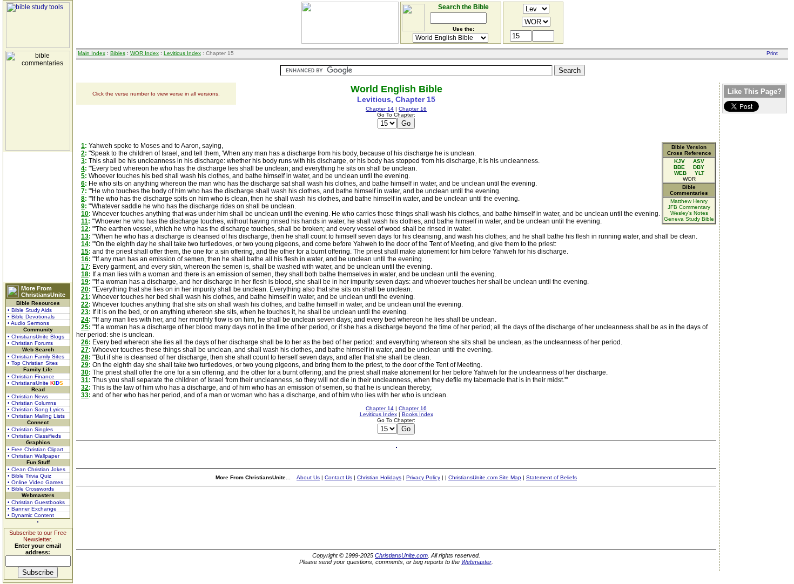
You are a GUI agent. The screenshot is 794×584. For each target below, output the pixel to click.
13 (85, 236)
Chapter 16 (413, 109)
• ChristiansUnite (35, 383)
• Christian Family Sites (36, 356)
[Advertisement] (37, 217)
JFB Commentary (689, 207)
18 (85, 274)
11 (84, 221)
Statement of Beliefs (551, 477)
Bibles (117, 53)
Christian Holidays (379, 477)
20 (85, 289)
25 (85, 327)
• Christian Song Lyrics (36, 409)
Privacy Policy (423, 477)
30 (85, 372)
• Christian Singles (30, 429)
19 (85, 282)
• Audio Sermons (28, 323)
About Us (308, 477)
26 (85, 342)
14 (85, 244)
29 (85, 365)
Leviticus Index (182, 53)
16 (85, 259)
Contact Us (338, 477)
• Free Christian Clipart (35, 449)
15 (85, 251)
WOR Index (144, 53)
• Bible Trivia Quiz (29, 476)
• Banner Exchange (32, 509)
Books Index (417, 414)
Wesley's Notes (689, 213)
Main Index (91, 53)
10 (85, 214)
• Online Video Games (35, 482)
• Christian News (28, 396)
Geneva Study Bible (689, 219)
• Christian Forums (30, 343)
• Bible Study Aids (30, 310)
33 (85, 395)
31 (85, 380)
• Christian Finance (31, 376)
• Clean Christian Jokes (36, 469)
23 (85, 312)
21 (85, 297)
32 (85, 387)
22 (85, 304)
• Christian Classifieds (34, 436)
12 (85, 229)
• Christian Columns (32, 403)
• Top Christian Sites (33, 363)
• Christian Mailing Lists (36, 416)
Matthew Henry (689, 201)
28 (85, 357)
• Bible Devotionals (31, 317)
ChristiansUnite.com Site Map (484, 477)
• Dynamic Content (31, 515)
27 (85, 350)
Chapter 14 (380, 109)
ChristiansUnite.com (401, 555)
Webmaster (476, 562)
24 (85, 319)
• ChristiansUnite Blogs (36, 336)
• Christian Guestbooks (36, 502)
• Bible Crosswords (31, 489)
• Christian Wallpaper (33, 456)
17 (85, 266)
